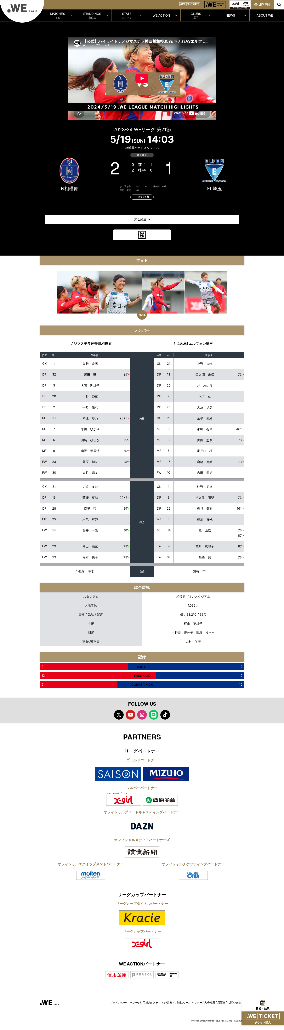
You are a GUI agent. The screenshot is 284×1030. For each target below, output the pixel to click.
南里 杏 (90, 508)
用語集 (221, 1002)
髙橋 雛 (205, 557)
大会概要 (209, 1002)
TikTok (165, 715)
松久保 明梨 (205, 498)
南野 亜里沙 (90, 451)
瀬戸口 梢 (205, 451)
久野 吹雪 (90, 364)
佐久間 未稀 (159, 186)
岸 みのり (205, 386)
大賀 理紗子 (124, 186)
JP (261, 4)
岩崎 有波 (90, 487)
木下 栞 (205, 396)
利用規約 (145, 1002)
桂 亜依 (205, 530)
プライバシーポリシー (124, 1002)
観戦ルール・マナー (189, 1002)
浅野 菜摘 (205, 487)
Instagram (142, 715)
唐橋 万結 (205, 462)
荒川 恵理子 (205, 546)
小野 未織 (205, 364)
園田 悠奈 (205, 440)
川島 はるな (90, 440)
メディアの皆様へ (164, 1002)
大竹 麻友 (90, 473)
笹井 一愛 (90, 530)
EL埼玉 (214, 188)
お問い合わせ (235, 1002)
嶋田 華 (90, 374)
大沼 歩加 (205, 407)
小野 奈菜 (90, 396)
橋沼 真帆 (205, 519)
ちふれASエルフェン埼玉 (193, 344)
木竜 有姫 (90, 519)
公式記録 (141, 197)
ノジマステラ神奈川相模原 (91, 344)
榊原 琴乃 (90, 418)
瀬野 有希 (205, 429)
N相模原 (69, 188)
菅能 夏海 (90, 498)
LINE (153, 715)
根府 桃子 (90, 557)
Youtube (130, 715)
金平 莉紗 (205, 418)
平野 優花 (125, 190)
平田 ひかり (90, 429)
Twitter (119, 715)
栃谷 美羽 (205, 508)
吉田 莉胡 (205, 473)
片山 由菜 (90, 546)
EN (267, 4)
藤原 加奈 (90, 462)
